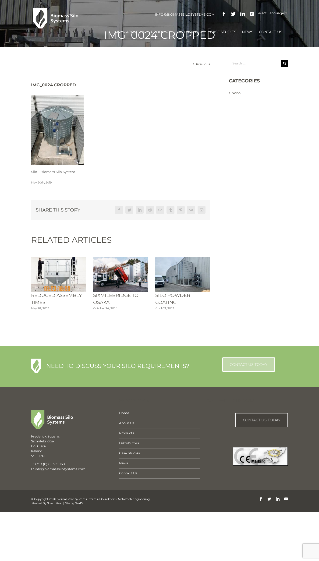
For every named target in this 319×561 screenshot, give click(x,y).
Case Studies (129, 453)
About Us (126, 423)
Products (126, 433)
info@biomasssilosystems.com (185, 14)
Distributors (129, 443)
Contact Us (128, 473)
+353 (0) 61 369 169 (50, 464)
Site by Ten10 (74, 503)
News (236, 93)
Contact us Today (261, 420)
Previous (203, 64)
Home (124, 413)
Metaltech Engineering (134, 499)
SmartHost (55, 503)
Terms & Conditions (103, 499)
